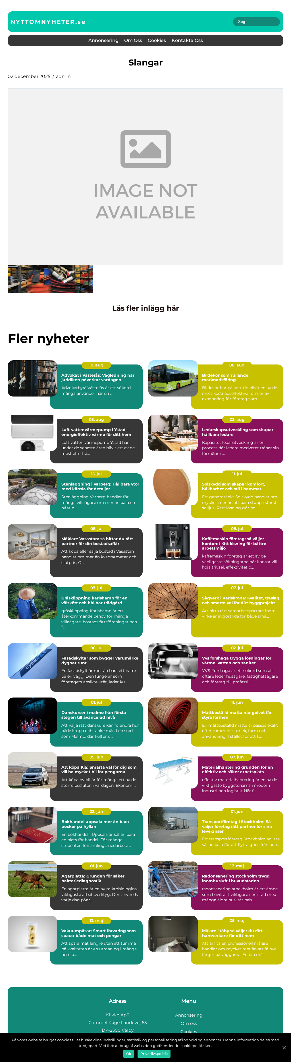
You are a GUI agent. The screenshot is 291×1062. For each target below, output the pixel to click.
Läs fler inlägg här (145, 308)
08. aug (237, 365)
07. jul (96, 587)
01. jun (237, 811)
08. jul (96, 528)
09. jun (96, 757)
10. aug (96, 365)
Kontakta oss (187, 40)
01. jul (96, 702)
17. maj (237, 865)
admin (63, 76)
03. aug (237, 419)
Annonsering (103, 40)
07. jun (237, 757)
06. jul (96, 647)
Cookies (157, 40)
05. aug (96, 419)
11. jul (237, 473)
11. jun (237, 702)
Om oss (133, 40)
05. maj (237, 920)
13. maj (96, 920)
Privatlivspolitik (154, 1054)
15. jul (96, 473)
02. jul (237, 647)
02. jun (96, 811)
